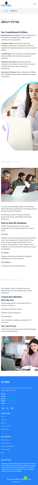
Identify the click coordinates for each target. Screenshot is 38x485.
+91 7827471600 (10, 394)
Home (6, 11)
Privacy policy (5, 429)
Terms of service (6, 426)
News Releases (5, 443)
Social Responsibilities (7, 446)
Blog (2, 452)
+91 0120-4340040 (11, 396)
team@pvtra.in (10, 403)
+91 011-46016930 (11, 401)
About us (3, 419)
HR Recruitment (5, 449)
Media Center (5, 440)
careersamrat (22, 481)
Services (3, 423)
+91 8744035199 (10, 398)
